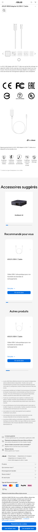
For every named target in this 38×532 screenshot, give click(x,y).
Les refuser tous (10, 528)
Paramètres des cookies (19, 524)
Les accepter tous (28, 528)
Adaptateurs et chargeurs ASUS (17, 458)
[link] (19, 2)
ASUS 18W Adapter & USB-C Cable (15, 6)
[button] (3, 2)
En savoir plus (19, 292)
